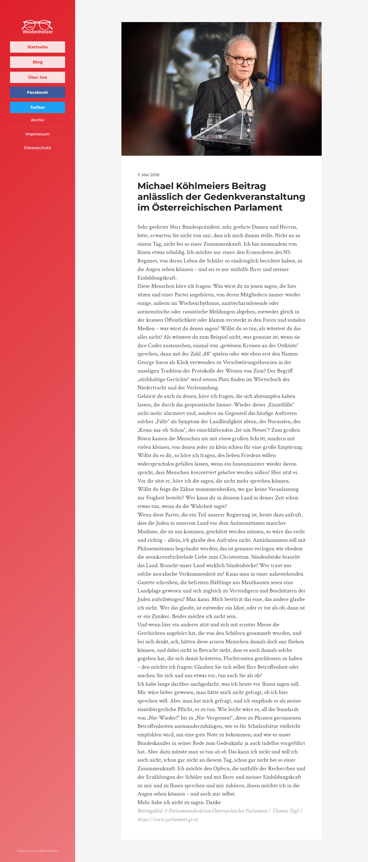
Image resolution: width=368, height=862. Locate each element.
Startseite (37, 46)
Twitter (37, 107)
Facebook (37, 92)
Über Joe (37, 77)
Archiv (38, 119)
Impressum (38, 133)
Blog (38, 61)
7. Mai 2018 (148, 174)
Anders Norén (47, 851)
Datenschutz (37, 147)
